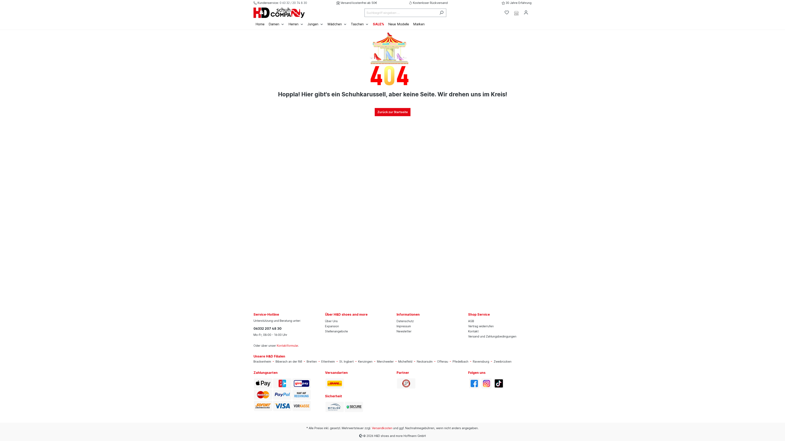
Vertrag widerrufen (481, 326)
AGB (471, 321)
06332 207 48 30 (267, 328)
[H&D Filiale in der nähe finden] (516, 13)
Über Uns (331, 321)
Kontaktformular (287, 345)
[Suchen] (441, 13)
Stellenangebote (336, 331)
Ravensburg (481, 361)
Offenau (442, 361)
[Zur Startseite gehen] (279, 13)
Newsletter (404, 331)
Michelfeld (405, 361)
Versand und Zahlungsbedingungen (492, 336)
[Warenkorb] (533, 11)
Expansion (332, 326)
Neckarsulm (425, 361)
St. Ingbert (346, 361)
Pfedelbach (460, 361)
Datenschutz (405, 321)
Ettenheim (328, 361)
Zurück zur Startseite (392, 112)
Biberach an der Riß (289, 361)
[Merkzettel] (506, 12)
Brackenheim (262, 361)
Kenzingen (365, 361)
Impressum (404, 326)
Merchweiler (385, 361)
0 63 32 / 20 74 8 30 (293, 2)
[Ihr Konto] (526, 12)
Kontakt (473, 331)
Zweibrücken (502, 361)
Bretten (312, 361)
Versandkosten (382, 428)
